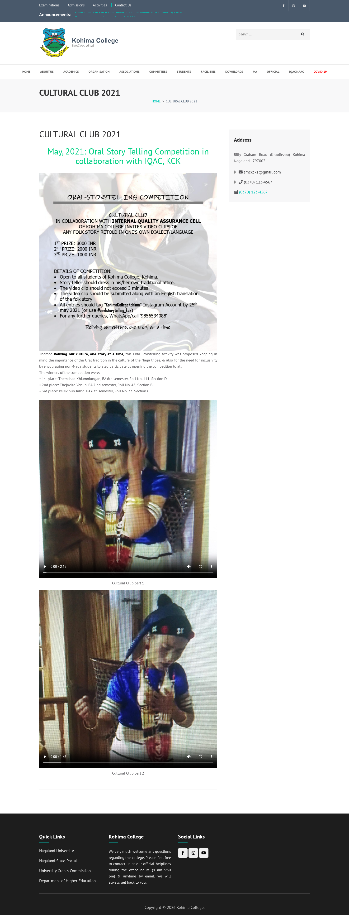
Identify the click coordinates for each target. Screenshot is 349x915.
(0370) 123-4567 (258, 182)
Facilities (208, 72)
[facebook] (283, 5)
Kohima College (190, 907)
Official (273, 72)
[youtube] (304, 5)
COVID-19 (320, 72)
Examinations (49, 5)
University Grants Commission (65, 870)
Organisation (99, 72)
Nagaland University (56, 850)
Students (184, 72)
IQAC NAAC (296, 72)
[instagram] (293, 5)
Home (26, 72)
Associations (129, 72)
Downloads (234, 72)
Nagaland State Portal (58, 860)
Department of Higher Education (67, 880)
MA (255, 72)
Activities (100, 5)
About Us (47, 72)
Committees (158, 72)
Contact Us (123, 5)
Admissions (76, 5)
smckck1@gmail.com (262, 172)
